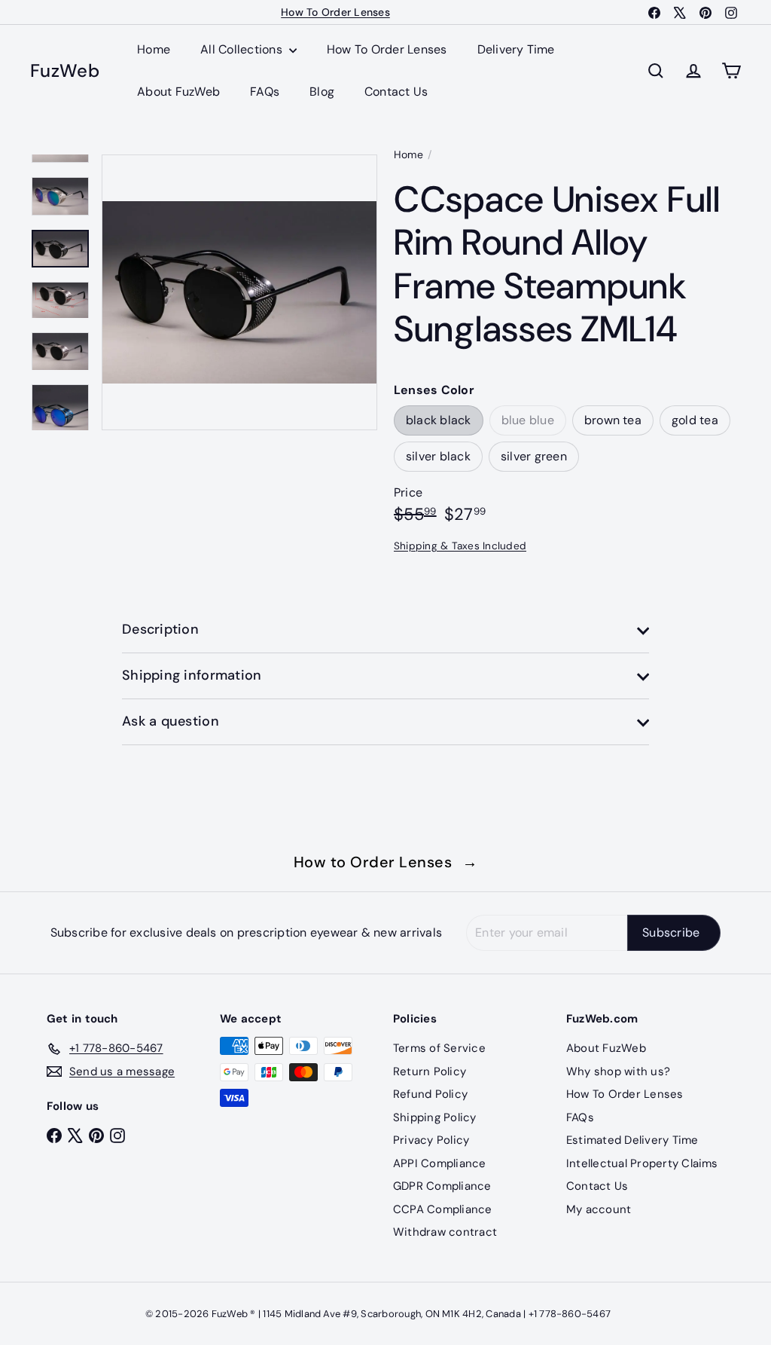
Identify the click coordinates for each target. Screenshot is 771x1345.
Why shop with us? (618, 1071)
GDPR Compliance (442, 1186)
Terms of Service (439, 1048)
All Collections (242, 49)
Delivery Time (516, 49)
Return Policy (429, 1071)
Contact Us (396, 91)
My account (598, 1209)
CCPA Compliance (442, 1209)
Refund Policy (430, 1094)
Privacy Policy (431, 1140)
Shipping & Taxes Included (460, 546)
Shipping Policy (435, 1117)
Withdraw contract (445, 1232)
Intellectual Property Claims (642, 1163)
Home (153, 49)
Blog (321, 91)
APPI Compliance (439, 1163)
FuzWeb (64, 71)
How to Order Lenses (386, 862)
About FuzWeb (178, 91)
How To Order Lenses (387, 49)
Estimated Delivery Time (632, 1140)
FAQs (264, 91)
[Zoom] (239, 292)
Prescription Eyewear (336, 14)
